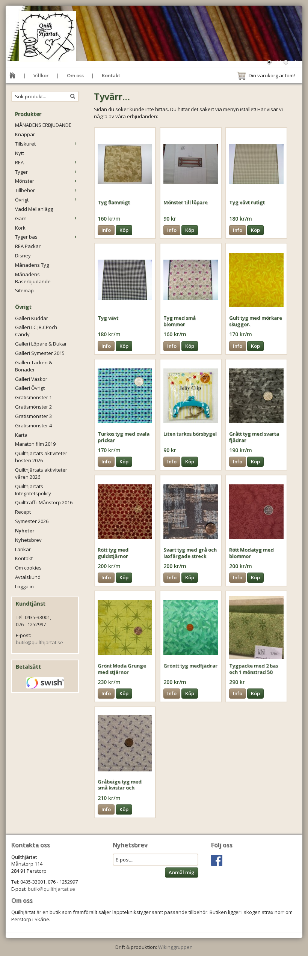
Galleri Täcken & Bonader (33, 366)
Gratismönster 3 (33, 416)
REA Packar (28, 246)
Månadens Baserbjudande (33, 278)
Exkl (294, 62)
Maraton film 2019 (35, 443)
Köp (123, 230)
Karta (21, 434)
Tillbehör (25, 190)
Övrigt (22, 199)
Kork (20, 227)
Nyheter (25, 530)
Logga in (24, 586)
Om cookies (28, 567)
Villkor (41, 75)
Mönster (24, 180)
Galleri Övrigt (30, 388)
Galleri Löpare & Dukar (41, 343)
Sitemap (24, 290)
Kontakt (111, 75)
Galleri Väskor (31, 379)
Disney (23, 255)
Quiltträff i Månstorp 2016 (43, 502)
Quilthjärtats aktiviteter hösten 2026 (41, 457)
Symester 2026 (31, 521)
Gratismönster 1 (33, 397)
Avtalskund (28, 577)
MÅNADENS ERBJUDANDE (43, 125)
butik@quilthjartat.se (39, 642)
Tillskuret (25, 143)
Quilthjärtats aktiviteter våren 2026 (41, 473)
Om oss (75, 75)
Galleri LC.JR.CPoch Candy (36, 331)
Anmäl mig (182, 872)
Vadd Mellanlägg (34, 209)
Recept (23, 511)
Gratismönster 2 (33, 406)
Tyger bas (26, 236)
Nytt (19, 153)
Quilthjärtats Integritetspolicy (33, 490)
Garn (21, 218)
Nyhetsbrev (28, 540)
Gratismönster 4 (33, 425)
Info (106, 230)
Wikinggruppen (175, 947)
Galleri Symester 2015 (40, 353)
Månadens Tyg (32, 265)
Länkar (23, 549)
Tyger (21, 171)
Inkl (277, 62)
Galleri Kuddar (31, 318)
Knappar (25, 134)
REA (19, 162)
